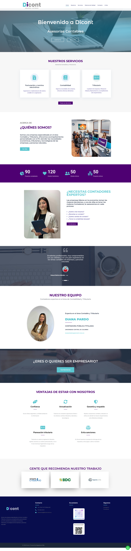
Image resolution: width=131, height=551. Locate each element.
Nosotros (73, 5)
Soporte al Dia (40, 545)
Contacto (99, 5)
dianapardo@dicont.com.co (74, 333)
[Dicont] (31, 5)
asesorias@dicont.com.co (44, 512)
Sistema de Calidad (90, 5)
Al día (106, 5)
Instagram (106, 507)
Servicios (80, 5)
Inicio (67, 5)
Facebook (106, 509)
